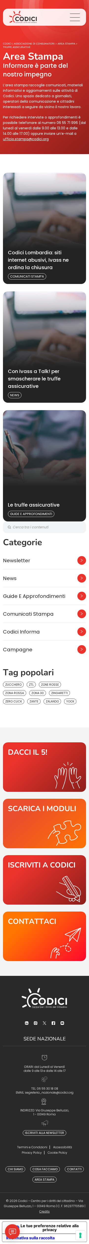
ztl (31, 684)
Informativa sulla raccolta (30, 1237)
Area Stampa (44, 1179)
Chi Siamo (15, 1169)
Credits (44, 1211)
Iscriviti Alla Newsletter (44, 1133)
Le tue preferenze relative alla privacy (50, 1227)
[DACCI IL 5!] (44, 767)
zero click (13, 701)
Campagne (17, 649)
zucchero (13, 684)
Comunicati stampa (27, 276)
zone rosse (50, 684)
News (14, 395)
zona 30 (37, 693)
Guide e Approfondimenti (31, 514)
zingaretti (59, 693)
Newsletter (16, 560)
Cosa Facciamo (45, 1169)
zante (33, 701)
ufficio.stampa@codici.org (26, 139)
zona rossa (14, 693)
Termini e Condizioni (32, 1147)
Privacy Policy (32, 1152)
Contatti (74, 1169)
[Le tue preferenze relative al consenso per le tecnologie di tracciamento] (80, 1235)
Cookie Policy (57, 1152)
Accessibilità (62, 1147)
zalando (52, 701)
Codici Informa (21, 631)
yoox (70, 701)
